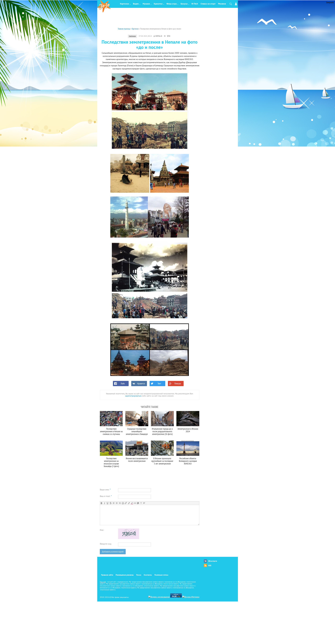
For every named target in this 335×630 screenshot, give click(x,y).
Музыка (146, 4)
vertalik (158, 36)
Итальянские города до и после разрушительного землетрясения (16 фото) (162, 431)
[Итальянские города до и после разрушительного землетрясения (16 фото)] (162, 418)
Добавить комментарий (113, 552)
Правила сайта (107, 575)
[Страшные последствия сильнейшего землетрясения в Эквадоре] (136, 418)
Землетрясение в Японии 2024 (187, 430)
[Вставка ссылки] (125, 503)
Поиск (138, 575)
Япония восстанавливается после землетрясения (137, 459)
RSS (209, 566)
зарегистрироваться (133, 396)
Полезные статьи (161, 575)
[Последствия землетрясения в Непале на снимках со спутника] (111, 418)
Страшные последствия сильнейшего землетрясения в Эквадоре (137, 431)
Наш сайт (103, 582)
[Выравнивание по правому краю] (119, 503)
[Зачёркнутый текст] (110, 503)
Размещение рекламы (125, 575)
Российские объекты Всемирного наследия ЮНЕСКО (188, 461)
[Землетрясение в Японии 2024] (187, 418)
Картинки (124, 4)
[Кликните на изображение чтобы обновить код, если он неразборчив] (128, 538)
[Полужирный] (101, 503)
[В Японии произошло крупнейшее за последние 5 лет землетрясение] (162, 448)
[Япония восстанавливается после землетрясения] (136, 448)
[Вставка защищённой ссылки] (128, 503)
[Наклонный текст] (104, 503)
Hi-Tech (194, 4)
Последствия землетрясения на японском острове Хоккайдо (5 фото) (111, 462)
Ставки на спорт (208, 4)
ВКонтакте (212, 561)
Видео (136, 4)
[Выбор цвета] (131, 503)
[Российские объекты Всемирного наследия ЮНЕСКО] (187, 448)
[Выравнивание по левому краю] (113, 503)
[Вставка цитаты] (137, 503)
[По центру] (116, 503)
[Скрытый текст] (134, 503)
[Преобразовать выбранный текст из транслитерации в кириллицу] (141, 503)
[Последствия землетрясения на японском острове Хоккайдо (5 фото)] (111, 448)
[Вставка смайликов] (122, 503)
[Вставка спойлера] (144, 503)
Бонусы (184, 4)
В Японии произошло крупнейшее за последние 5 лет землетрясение (162, 461)
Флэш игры (171, 4)
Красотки (158, 4)
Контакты (148, 575)
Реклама (222, 4)
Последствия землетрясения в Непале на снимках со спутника (111, 431)
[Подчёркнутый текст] (107, 503)
